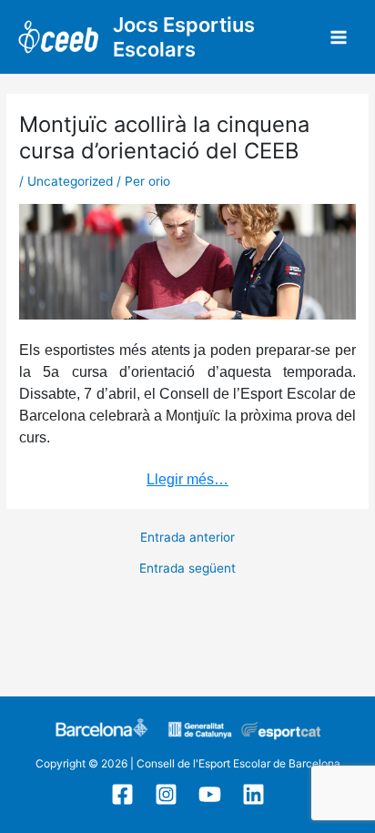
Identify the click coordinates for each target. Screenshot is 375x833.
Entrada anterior (187, 538)
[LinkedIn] (253, 794)
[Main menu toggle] (339, 37)
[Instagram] (166, 794)
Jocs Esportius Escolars (184, 37)
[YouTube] (209, 794)
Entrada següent (187, 569)
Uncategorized (70, 181)
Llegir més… (187, 479)
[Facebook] (122, 794)
